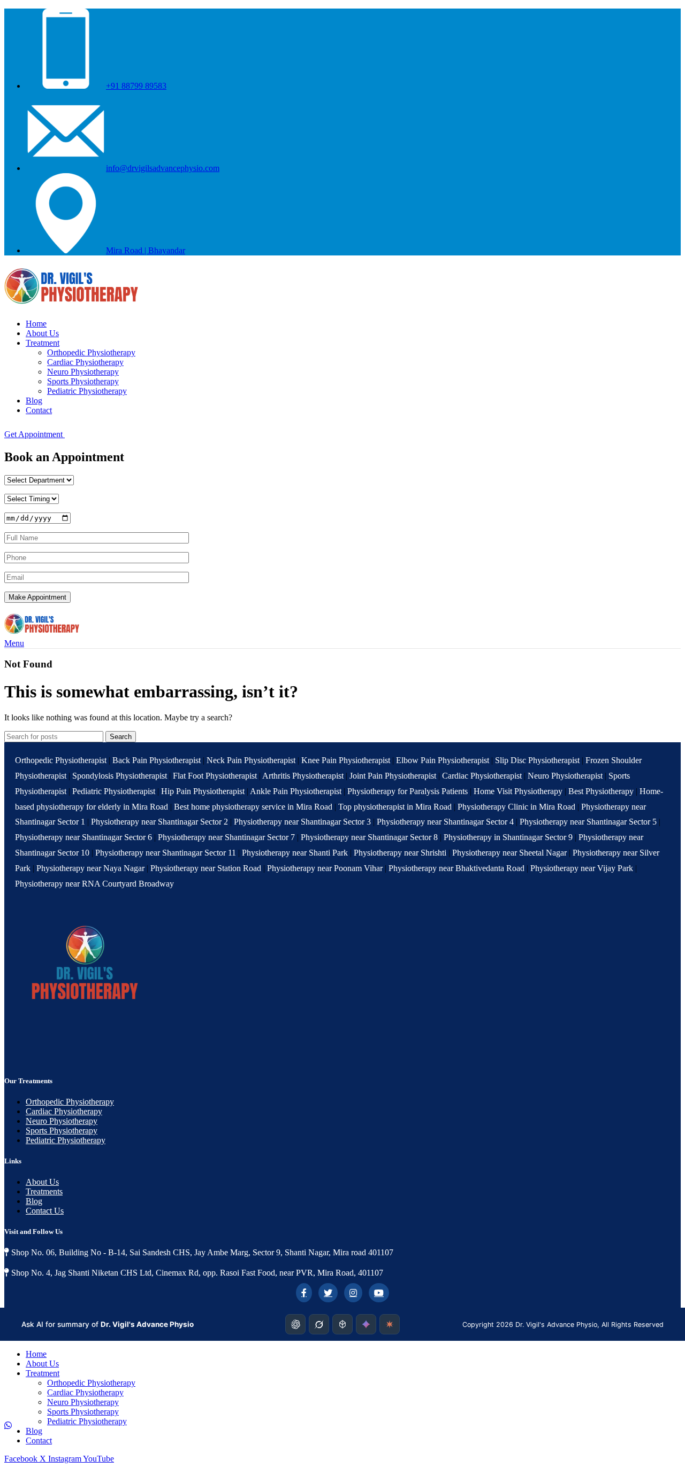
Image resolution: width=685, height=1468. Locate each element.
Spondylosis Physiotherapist (119, 775)
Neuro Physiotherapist (565, 775)
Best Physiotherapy (601, 791)
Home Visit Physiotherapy (518, 791)
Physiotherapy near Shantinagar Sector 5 (589, 821)
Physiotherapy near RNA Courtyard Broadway (94, 883)
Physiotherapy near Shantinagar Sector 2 (160, 821)
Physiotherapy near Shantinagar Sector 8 (370, 837)
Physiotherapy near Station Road (206, 868)
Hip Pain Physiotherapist (203, 791)
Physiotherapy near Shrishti (401, 852)
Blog (34, 1201)
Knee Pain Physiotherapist (345, 760)
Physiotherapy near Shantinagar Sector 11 (166, 852)
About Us (42, 1181)
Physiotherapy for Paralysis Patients (407, 791)
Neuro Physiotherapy (83, 371)
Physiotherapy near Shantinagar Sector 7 (227, 837)
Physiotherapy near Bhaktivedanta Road (458, 868)
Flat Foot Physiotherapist (215, 775)
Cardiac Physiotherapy (85, 362)
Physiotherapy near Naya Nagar (91, 868)
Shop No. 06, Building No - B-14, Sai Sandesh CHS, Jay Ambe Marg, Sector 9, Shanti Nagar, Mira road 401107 (201, 1252)
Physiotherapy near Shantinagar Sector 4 (446, 821)
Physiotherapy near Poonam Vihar (326, 868)
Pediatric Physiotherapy (87, 390)
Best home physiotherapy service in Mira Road (253, 806)
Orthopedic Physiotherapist (60, 760)
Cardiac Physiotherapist (482, 775)
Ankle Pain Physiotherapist (295, 791)
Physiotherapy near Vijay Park (582, 868)
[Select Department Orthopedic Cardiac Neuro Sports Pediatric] (39, 479)
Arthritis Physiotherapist (303, 775)
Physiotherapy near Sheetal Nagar (510, 852)
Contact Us (45, 1210)
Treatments (44, 1191)
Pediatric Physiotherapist (113, 791)
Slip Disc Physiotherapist (537, 760)
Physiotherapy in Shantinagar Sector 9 (509, 837)
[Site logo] (71, 305)
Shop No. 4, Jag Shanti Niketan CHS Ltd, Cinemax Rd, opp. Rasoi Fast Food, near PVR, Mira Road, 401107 (196, 1272)
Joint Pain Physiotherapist (392, 775)
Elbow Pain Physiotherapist (442, 760)
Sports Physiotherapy (83, 381)
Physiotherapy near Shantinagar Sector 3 (303, 821)
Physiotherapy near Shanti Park (296, 852)
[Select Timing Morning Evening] (31, 498)
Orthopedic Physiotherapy (91, 352)
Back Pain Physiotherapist (156, 760)
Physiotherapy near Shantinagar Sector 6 (84, 837)
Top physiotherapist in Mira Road (395, 806)
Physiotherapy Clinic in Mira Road (516, 806)
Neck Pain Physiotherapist (251, 760)
